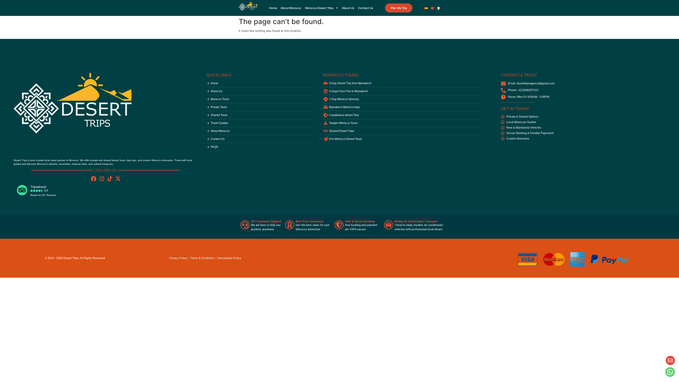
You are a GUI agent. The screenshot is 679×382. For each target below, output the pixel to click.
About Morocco (291, 8)
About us (348, 8)
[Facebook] (93, 178)
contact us (365, 8)
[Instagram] (102, 178)
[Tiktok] (110, 178)
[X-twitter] (118, 178)
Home (273, 8)
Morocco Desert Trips (319, 8)
